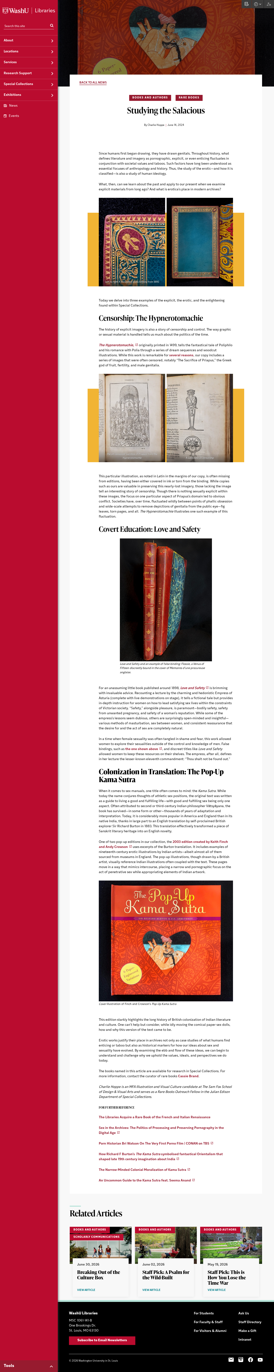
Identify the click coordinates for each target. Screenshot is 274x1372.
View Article (92, 1290)
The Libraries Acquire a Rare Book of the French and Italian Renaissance (154, 1117)
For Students (204, 1313)
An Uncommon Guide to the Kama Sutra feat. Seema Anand (145, 1180)
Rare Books (189, 97)
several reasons (181, 355)
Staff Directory (249, 1322)
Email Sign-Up (231, 1359)
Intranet (244, 1340)
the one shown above (141, 749)
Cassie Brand (188, 1076)
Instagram (240, 1359)
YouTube (260, 1359)
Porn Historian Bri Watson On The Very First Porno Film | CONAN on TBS (154, 1143)
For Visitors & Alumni (210, 1331)
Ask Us (243, 1313)
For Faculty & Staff (208, 1322)
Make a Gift (247, 1331)
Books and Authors (150, 97)
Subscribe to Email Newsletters (102, 1340)
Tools (9, 1366)
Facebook (250, 1359)
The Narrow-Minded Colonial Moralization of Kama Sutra (142, 1170)
